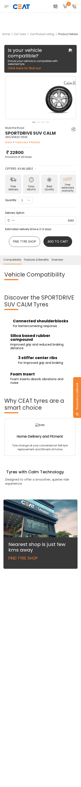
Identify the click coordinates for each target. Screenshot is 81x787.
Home (6, 34)
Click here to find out (24, 68)
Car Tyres (20, 34)
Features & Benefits (36, 259)
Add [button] (71, 220)
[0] (65, 6)
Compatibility (12, 259)
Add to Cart (58, 241)
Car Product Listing (42, 34)
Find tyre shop (24, 241)
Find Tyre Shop (23, 558)
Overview (57, 259)
